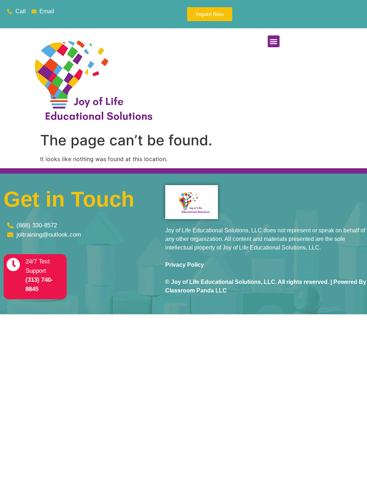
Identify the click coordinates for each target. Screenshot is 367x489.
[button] (274, 41)
